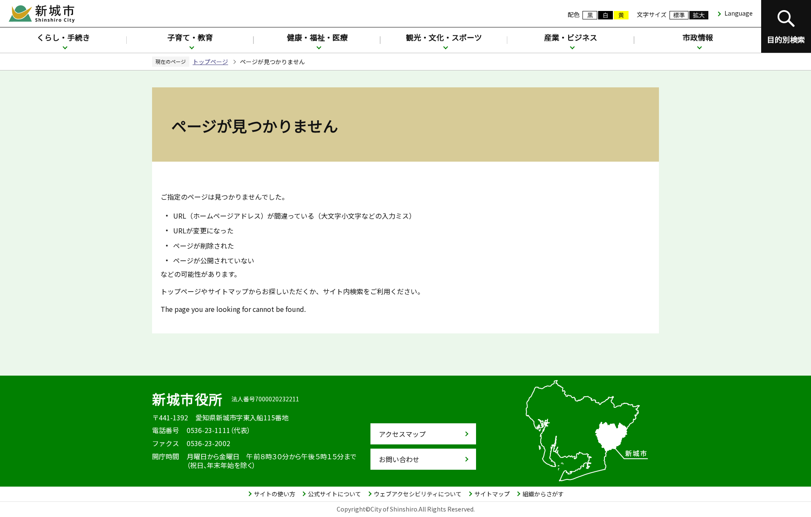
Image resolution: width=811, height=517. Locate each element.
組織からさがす (543, 494)
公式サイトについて (334, 494)
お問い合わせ (399, 459)
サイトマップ (492, 494)
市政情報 (698, 37)
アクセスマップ (402, 434)
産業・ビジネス (570, 37)
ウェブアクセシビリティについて (418, 494)
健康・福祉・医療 (317, 37)
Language (738, 13)
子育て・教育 (190, 37)
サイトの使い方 (274, 494)
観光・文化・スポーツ (444, 37)
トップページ (210, 61)
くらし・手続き (63, 37)
